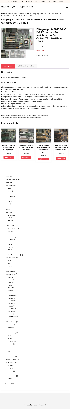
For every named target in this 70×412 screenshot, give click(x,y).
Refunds (43, 1)
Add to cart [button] (9, 157)
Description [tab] (8, 66)
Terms (54, 1)
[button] (30, 30)
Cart (9, 1)
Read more (61, 158)
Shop (49, 1)
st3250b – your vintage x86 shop (17, 6)
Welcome (61, 1)
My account (29, 1)
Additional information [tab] (26, 66)
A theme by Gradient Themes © (35, 405)
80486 (46, 56)
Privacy (36, 1)
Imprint (21, 1)
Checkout (15, 1)
